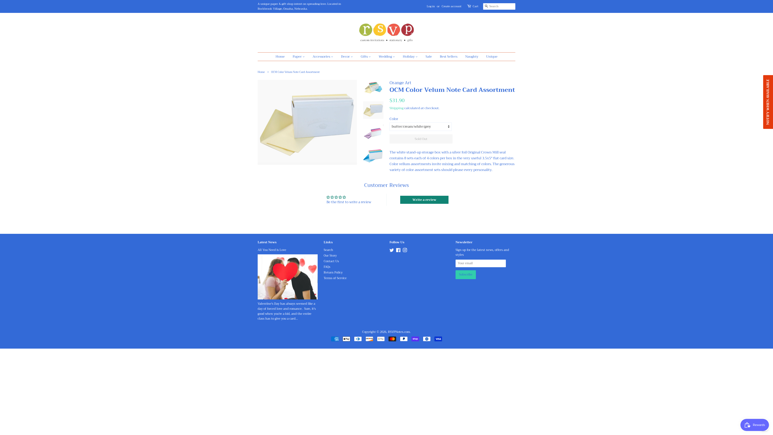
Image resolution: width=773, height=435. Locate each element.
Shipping (396, 108)
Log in (431, 6)
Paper (298, 56)
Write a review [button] (424, 200)
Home (280, 56)
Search (328, 250)
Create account (451, 6)
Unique (492, 56)
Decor (346, 56)
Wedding (386, 56)
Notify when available (768, 102)
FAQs (327, 266)
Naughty (471, 56)
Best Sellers (448, 56)
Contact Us (331, 261)
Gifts (365, 56)
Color (394, 119)
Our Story (330, 255)
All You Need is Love (272, 250)
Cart (475, 6)
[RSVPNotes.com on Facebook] (398, 251)
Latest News (267, 242)
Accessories (322, 56)
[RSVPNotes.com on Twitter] (392, 251)
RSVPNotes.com (399, 332)
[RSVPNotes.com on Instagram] (405, 251)
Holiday (409, 56)
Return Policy (333, 272)
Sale (429, 56)
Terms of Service (335, 278)
